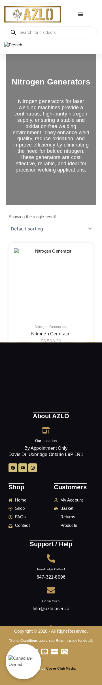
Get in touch (51, 601)
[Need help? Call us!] (51, 558)
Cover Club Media (61, 668)
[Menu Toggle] (81, 14)
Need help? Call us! (51, 569)
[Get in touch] (51, 590)
